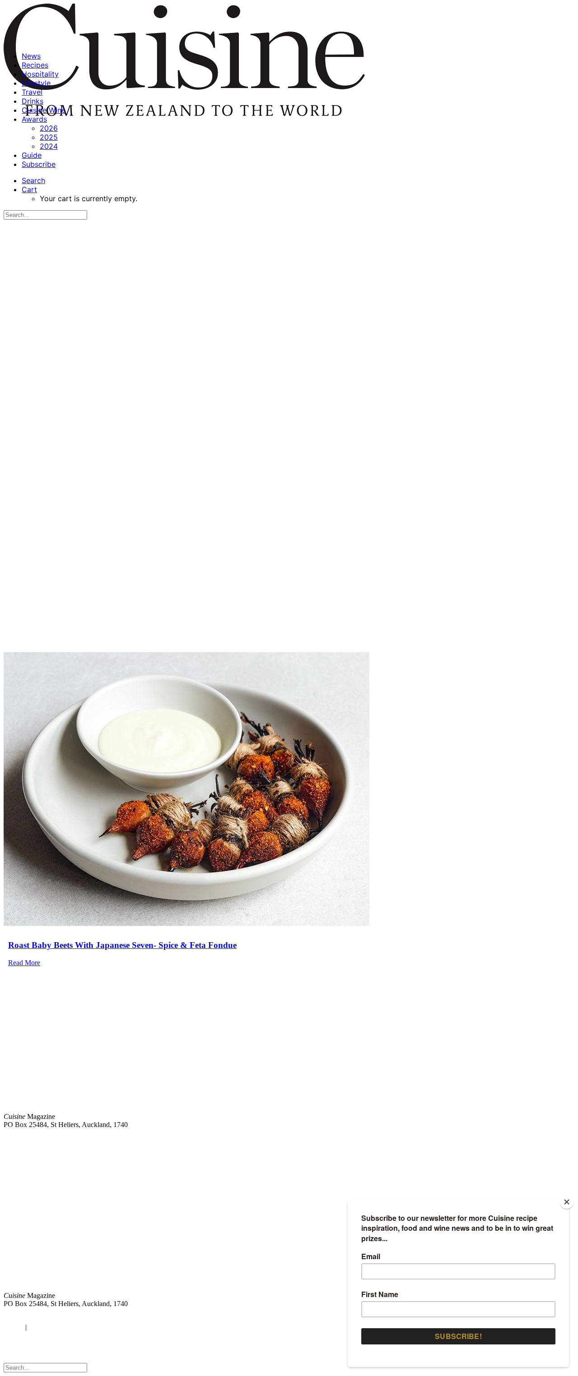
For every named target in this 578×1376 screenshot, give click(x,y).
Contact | (468, 1140)
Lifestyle (36, 82)
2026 (49, 128)
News (31, 55)
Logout (40, 1327)
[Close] (566, 1202)
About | (538, 1140)
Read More (24, 962)
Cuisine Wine (43, 110)
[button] (33, 180)
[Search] (45, 214)
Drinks (32, 101)
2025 (49, 137)
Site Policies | (504, 1140)
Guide (32, 155)
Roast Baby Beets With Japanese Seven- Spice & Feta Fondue (122, 945)
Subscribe (39, 164)
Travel (32, 92)
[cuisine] (171, 1225)
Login (12, 1327)
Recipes (35, 64)
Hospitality (40, 73)
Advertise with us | (424, 1140)
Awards (34, 119)
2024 (49, 146)
